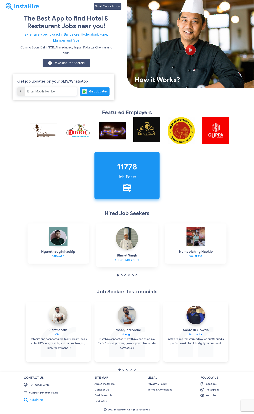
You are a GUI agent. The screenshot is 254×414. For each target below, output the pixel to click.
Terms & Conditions (159, 389)
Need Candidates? (107, 6)
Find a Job (100, 401)
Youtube (211, 395)
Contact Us (101, 389)
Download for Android (69, 63)
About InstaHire (104, 383)
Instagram (212, 389)
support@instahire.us (43, 392)
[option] (41, 130)
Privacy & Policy (157, 383)
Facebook (211, 383)
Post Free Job (103, 395)
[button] (118, 275)
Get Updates (98, 91)
